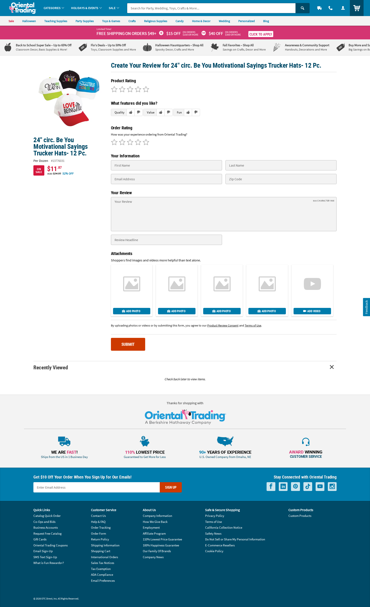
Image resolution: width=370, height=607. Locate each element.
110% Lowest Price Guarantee (162, 539)
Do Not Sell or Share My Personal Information (235, 539)
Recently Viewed (50, 367)
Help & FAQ (98, 522)
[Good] (121, 89)
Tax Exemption (101, 569)
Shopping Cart (100, 551)
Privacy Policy (214, 516)
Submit (128, 344)
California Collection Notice (223, 527)
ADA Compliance (102, 575)
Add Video (313, 311)
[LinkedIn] (283, 486)
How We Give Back (155, 522)
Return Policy (100, 539)
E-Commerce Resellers (220, 545)
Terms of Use (213, 522)
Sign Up (170, 487)
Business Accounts (45, 527)
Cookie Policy (214, 551)
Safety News (213, 533)
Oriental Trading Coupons (50, 545)
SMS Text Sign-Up (45, 557)
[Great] (137, 89)
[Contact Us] (330, 8)
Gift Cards (39, 539)
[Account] (343, 8)
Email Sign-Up (43, 551)
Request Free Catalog (47, 533)
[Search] (302, 8)
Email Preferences (103, 581)
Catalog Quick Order (47, 516)
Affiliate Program (154, 533)
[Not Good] (114, 89)
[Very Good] (129, 89)
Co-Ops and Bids (44, 522)
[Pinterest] (295, 486)
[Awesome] (145, 89)
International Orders (104, 557)
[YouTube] (320, 486)
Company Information (157, 516)
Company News (153, 557)
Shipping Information (105, 545)
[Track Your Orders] (319, 8)
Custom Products (299, 516)
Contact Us (98, 516)
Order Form (98, 533)
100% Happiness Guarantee (161, 545)
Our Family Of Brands (157, 551)
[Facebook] (271, 486)
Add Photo (133, 311)
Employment (151, 527)
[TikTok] (307, 486)
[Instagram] (332, 486)
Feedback (366, 307)
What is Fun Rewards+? (48, 563)
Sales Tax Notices (102, 563)
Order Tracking (101, 527)
